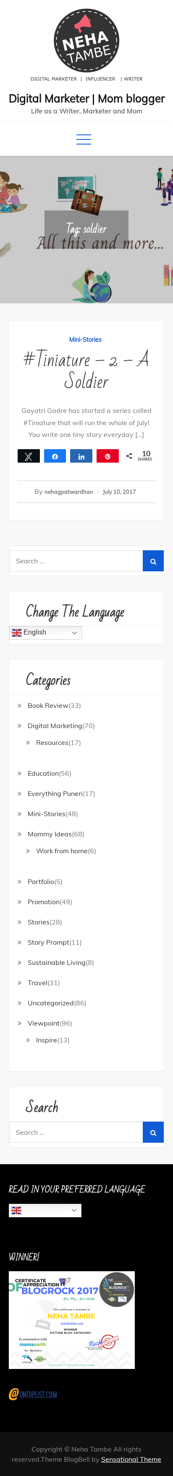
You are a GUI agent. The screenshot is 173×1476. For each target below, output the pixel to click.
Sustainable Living (57, 962)
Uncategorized (51, 1003)
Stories (39, 922)
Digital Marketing (55, 725)
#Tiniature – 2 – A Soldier (86, 371)
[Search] (153, 560)
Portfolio (41, 881)
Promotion (44, 901)
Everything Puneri (55, 793)
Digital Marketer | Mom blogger (87, 98)
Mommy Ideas (50, 834)
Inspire (46, 1040)
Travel (37, 982)
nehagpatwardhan (69, 491)
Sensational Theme (131, 1459)
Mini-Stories (85, 339)
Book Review (48, 705)
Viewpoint (44, 1023)
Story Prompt (48, 942)
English (34, 632)
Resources (52, 742)
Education (43, 773)
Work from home (62, 850)
